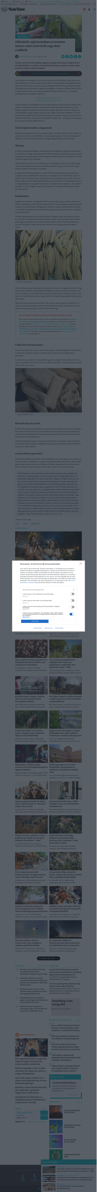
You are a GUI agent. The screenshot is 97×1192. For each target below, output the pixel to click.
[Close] (81, 564)
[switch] (72, 594)
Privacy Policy (59, 628)
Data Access (48, 628)
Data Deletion (38, 628)
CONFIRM (34, 621)
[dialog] (48, 596)
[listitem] (48, 590)
